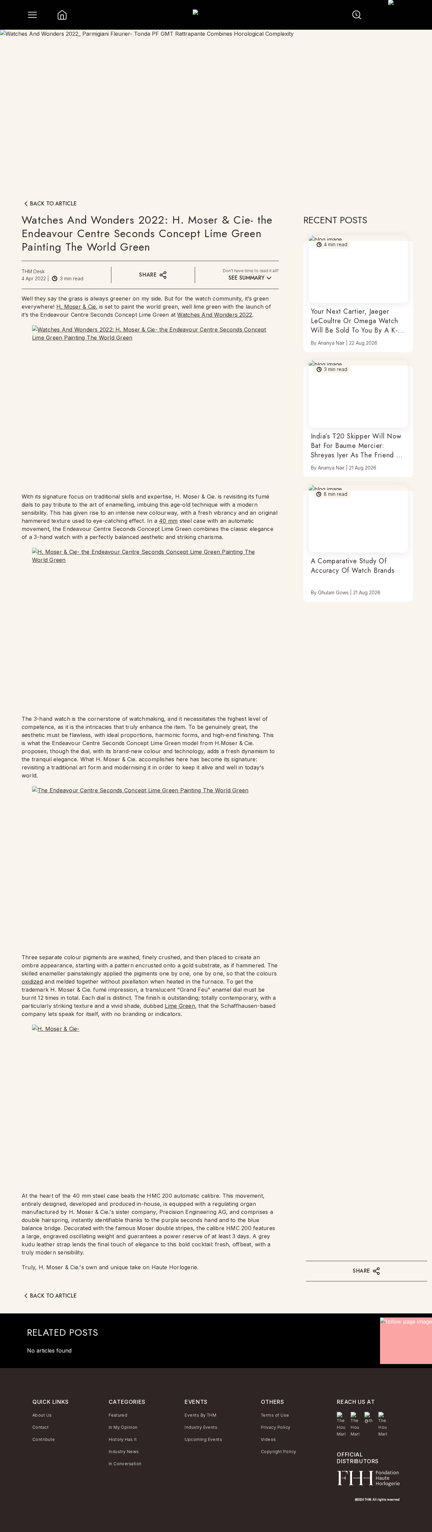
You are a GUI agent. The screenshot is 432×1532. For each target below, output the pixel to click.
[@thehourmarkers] (368, 1418)
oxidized (32, 981)
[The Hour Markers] (341, 1425)
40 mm (168, 520)
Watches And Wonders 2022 (214, 314)
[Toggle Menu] (32, 14)
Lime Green (180, 1005)
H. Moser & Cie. (77, 306)
